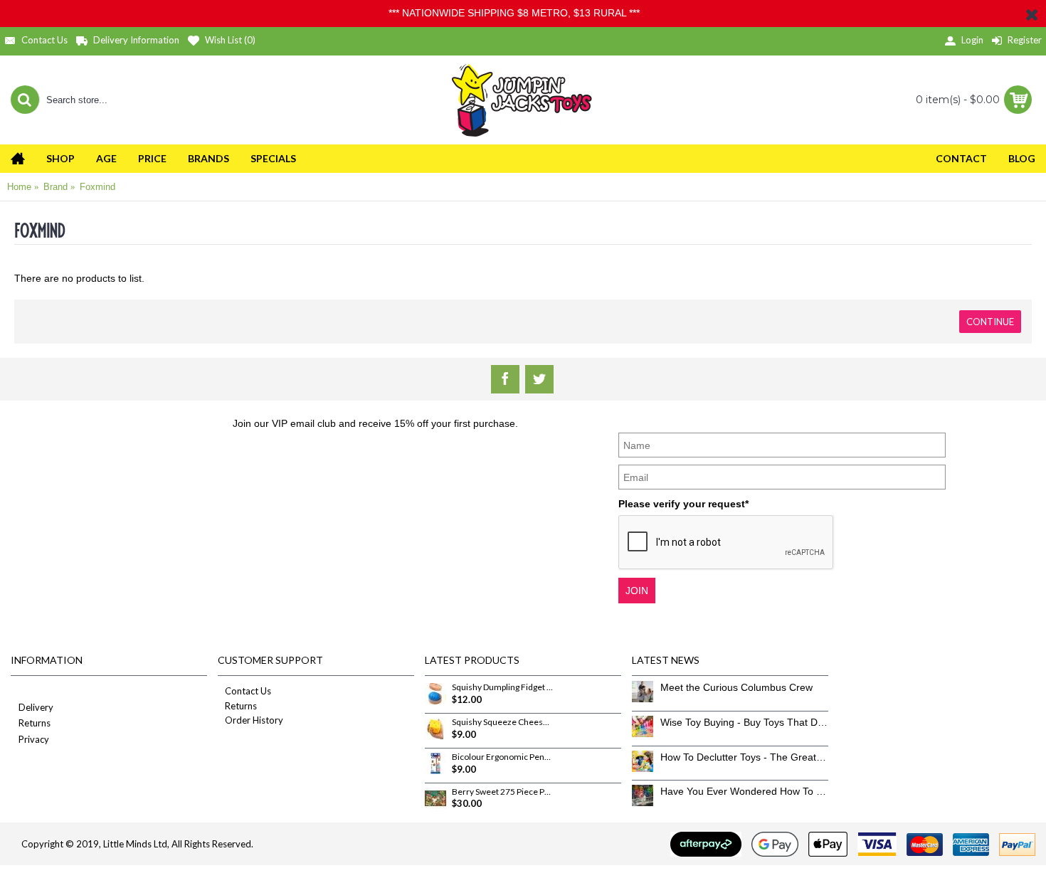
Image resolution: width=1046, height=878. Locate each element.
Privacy (34, 739)
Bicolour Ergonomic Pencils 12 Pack (502, 757)
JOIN (636, 590)
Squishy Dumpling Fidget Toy (502, 687)
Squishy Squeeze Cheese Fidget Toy (502, 722)
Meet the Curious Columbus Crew (736, 687)
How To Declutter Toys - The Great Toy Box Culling (744, 757)
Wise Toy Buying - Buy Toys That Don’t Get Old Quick (744, 722)
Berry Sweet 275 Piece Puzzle (502, 792)
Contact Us (248, 691)
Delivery (36, 707)
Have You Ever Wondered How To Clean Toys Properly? (744, 791)
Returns (35, 723)
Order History (254, 720)
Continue (990, 321)
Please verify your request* (683, 503)
